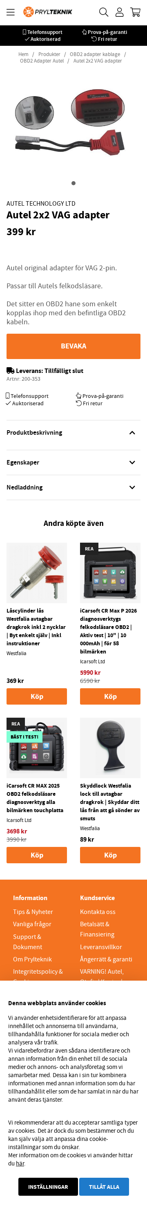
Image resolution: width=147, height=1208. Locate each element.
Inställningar (48, 1187)
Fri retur (107, 39)
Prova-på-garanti (107, 32)
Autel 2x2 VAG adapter (98, 61)
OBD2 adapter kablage (95, 54)
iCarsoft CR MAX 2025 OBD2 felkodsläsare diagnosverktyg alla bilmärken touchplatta (35, 797)
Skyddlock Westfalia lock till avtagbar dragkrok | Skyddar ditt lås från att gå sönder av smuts (110, 801)
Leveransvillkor (101, 947)
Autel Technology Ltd (41, 204)
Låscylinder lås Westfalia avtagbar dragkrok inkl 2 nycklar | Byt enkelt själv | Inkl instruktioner (36, 626)
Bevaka (73, 346)
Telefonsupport (44, 32)
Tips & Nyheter (33, 912)
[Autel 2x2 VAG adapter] (73, 183)
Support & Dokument (27, 942)
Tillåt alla (104, 1187)
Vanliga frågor (32, 924)
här (20, 1163)
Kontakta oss (98, 912)
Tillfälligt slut (64, 370)
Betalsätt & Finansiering (97, 929)
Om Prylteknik (32, 959)
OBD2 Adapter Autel (42, 61)
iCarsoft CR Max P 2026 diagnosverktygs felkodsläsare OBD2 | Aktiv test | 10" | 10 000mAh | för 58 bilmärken (108, 631)
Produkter (49, 54)
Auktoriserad (45, 39)
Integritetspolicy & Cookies (38, 977)
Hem (23, 54)
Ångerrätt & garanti (106, 959)
